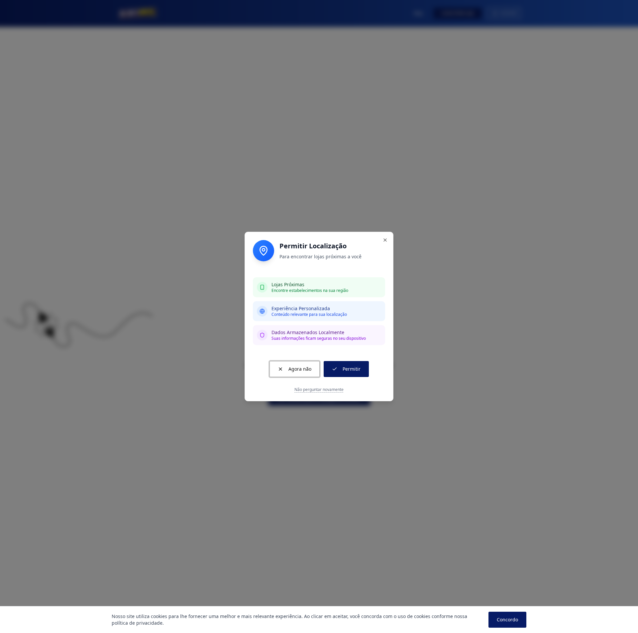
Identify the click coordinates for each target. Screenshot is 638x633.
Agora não (299, 369)
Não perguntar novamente (319, 389)
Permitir (352, 369)
